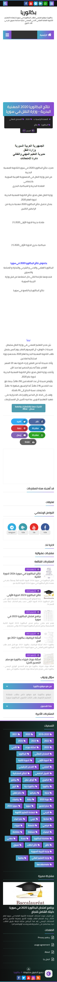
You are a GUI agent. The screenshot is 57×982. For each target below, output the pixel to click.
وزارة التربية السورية (40, 851)
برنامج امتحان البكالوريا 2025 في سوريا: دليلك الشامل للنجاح (31, 909)
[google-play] (40, 3)
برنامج (13, 780)
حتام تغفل (17, 793)
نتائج (36, 125)
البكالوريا (44, 125)
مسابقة (31, 832)
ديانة (29, 799)
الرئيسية (43, 35)
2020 (28, 119)
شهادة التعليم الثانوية (25, 812)
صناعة (46, 819)
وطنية (21, 858)
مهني (10, 838)
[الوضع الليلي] (48, 973)
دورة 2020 (44, 799)
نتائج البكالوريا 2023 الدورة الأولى (24, 595)
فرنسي (46, 825)
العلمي (45, 767)
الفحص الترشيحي (26, 767)
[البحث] (5, 3)
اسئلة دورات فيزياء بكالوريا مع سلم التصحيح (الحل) (23, 661)
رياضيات (15, 799)
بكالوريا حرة (29, 786)
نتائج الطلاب (32, 845)
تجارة (47, 793)
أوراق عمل (29, 780)
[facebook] (26, 3)
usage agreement (42, 945)
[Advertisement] (28, 72)
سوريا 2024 (12, 806)
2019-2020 (43, 734)
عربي (33, 819)
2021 (14, 734)
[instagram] (33, 978)
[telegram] (36, 3)
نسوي (16, 845)
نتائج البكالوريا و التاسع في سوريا (28, 290)
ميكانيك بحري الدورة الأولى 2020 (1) (28, 245)
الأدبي (14, 747)
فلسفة (31, 825)
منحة (23, 838)
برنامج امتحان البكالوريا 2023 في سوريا (24, 618)
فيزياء (17, 825)
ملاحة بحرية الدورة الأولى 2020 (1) (28, 222)
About (47, 952)
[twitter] (24, 978)
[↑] (28, 969)
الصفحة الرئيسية (41, 119)
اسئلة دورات (30, 747)
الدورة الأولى (43, 760)
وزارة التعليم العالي (40, 858)
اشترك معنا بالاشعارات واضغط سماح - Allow (28, 408)
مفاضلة (16, 832)
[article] (28, 459)
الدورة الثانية (23, 760)
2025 (46, 747)
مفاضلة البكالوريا (41, 838)
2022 (46, 741)
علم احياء (18, 819)
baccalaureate (43, 864)
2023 (33, 741)
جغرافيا (33, 793)
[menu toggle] (51, 3)
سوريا (28, 806)
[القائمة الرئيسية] (7, 35)
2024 (20, 741)
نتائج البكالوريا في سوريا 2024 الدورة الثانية (22, 575)
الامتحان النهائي (15, 119)
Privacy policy (44, 937)
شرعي (46, 812)
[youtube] (31, 3)
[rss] (38, 978)
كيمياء (46, 832)
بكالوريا (28, 12)
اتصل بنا (46, 959)
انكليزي (45, 780)
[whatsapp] (45, 3)
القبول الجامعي (42, 773)
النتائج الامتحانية (20, 773)
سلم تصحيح (44, 806)
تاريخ (14, 786)
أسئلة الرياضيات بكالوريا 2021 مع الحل (24, 639)
